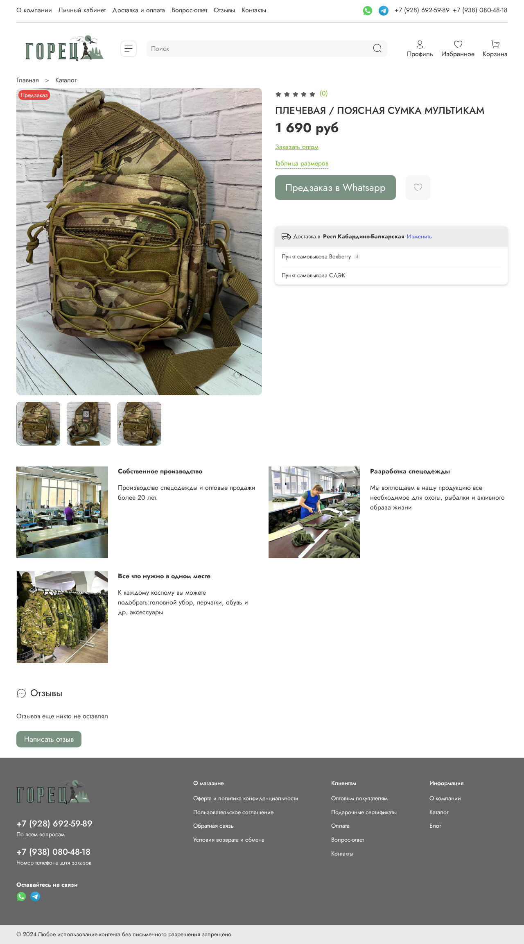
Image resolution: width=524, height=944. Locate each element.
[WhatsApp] (369, 10)
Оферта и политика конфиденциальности (245, 798)
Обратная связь (213, 826)
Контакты (254, 10)
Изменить (419, 236)
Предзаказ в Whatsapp (335, 187)
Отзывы (224, 10)
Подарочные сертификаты (364, 812)
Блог (435, 826)
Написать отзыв (49, 739)
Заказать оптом (296, 147)
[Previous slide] (29, 241)
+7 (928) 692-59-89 (422, 10)
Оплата (340, 826)
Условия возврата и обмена (228, 839)
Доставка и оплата (138, 10)
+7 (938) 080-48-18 (480, 10)
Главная (27, 80)
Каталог (66, 80)
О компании (34, 10)
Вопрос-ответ (189, 10)
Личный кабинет (82, 10)
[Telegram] (385, 10)
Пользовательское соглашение (233, 812)
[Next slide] (249, 241)
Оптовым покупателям (359, 798)
